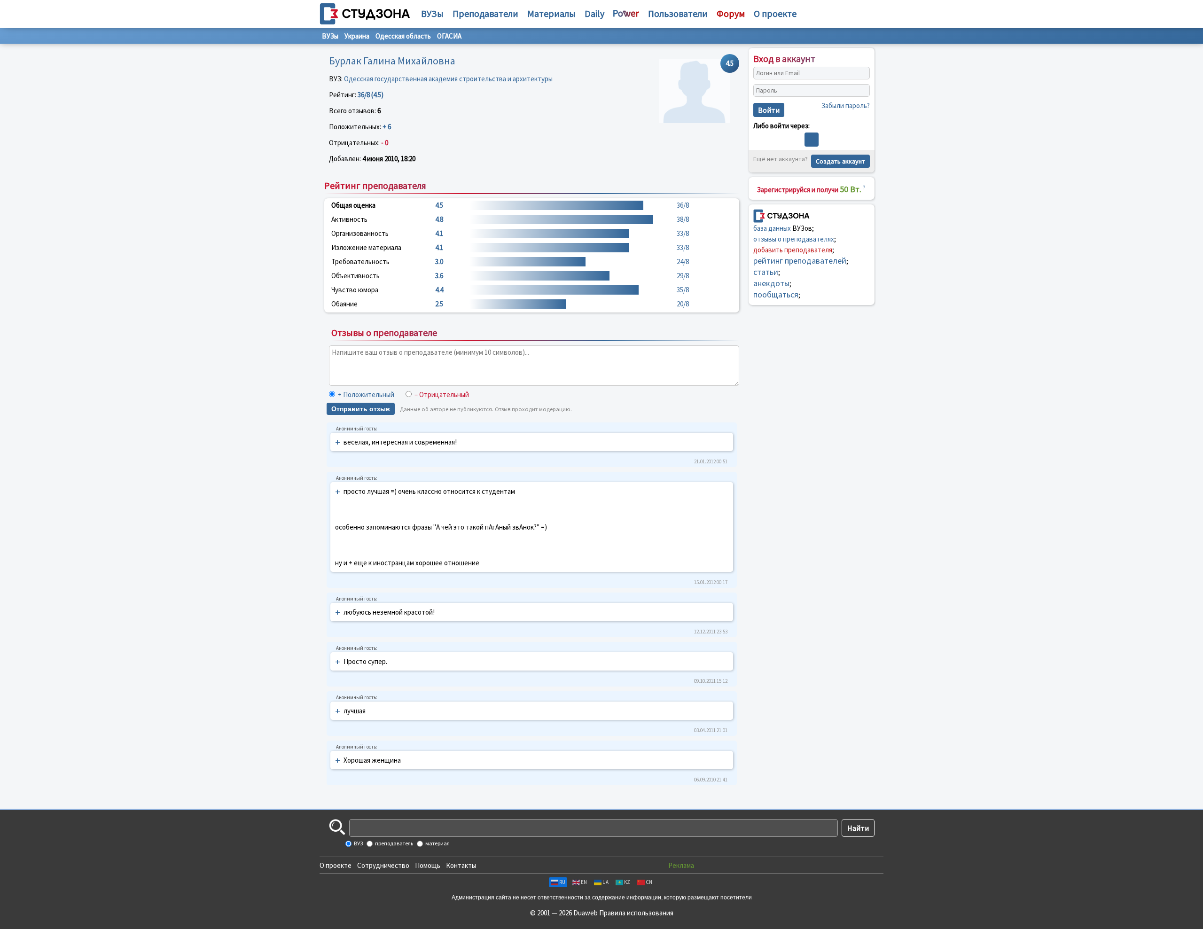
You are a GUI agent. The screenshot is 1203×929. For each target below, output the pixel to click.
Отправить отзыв (360, 409)
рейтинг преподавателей (799, 260)
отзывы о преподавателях (793, 238)
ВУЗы (432, 13)
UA (605, 882)
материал (437, 843)
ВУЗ (358, 843)
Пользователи (678, 13)
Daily (594, 13)
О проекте (336, 865)
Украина (356, 35)
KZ (627, 882)
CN (649, 882)
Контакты (461, 865)
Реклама (681, 865)
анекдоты (771, 283)
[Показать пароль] (860, 90)
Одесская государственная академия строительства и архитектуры (448, 78)
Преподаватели (485, 13)
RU (562, 882)
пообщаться (775, 294)
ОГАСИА (449, 35)
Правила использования (636, 912)
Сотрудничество (383, 865)
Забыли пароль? (845, 105)
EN (584, 882)
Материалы (551, 13)
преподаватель (393, 843)
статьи (765, 271)
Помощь (427, 865)
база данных (772, 228)
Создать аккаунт (840, 161)
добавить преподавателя (792, 249)
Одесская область (403, 35)
